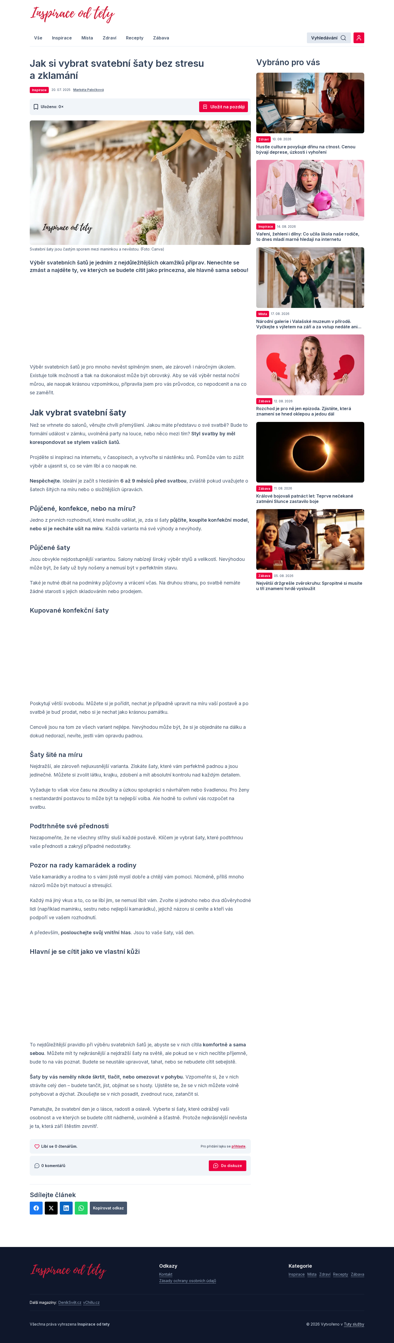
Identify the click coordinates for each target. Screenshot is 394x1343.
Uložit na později (227, 106)
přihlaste (239, 1146)
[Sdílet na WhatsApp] (81, 1208)
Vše (38, 38)
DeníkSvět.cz (69, 1302)
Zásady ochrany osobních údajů (187, 1280)
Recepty (134, 38)
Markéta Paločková (88, 90)
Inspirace (62, 38)
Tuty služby (354, 1324)
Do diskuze (231, 1165)
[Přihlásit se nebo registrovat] (359, 37)
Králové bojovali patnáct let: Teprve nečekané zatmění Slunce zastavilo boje (304, 498)
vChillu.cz (91, 1302)
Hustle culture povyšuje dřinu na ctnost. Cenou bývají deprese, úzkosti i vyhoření (305, 149)
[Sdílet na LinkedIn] (66, 1208)
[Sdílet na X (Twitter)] (51, 1208)
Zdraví (109, 38)
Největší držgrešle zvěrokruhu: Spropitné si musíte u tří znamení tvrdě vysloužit (309, 585)
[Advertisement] (140, 318)
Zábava (161, 38)
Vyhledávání (324, 38)
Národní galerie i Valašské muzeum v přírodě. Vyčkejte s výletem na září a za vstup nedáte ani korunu (307, 326)
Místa (87, 38)
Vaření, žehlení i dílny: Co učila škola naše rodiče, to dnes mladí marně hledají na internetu (307, 236)
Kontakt (165, 1274)
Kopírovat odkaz (108, 1208)
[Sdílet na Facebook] (36, 1208)
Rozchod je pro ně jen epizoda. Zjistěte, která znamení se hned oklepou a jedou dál (303, 411)
